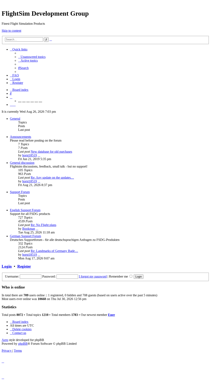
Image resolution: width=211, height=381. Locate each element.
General (15, 118)
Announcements (20, 136)
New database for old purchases (51, 151)
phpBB (23, 343)
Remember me (119, 276)
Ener (111, 315)
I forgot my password (93, 276)
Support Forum (20, 192)
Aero (5, 340)
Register (24, 266)
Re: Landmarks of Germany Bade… (54, 251)
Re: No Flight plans (43, 225)
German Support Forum (25, 236)
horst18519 (29, 155)
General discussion (22, 162)
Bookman (28, 228)
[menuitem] (32, 57)
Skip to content (11, 30)
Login (7, 266)
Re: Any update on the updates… (52, 177)
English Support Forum (25, 210)
